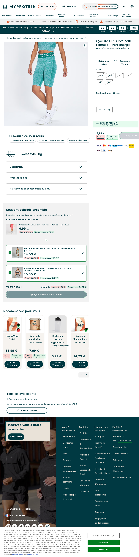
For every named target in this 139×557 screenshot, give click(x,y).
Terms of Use (32, 555)
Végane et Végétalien (85, 483)
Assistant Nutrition (108, 6)
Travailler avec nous (101, 503)
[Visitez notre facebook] (14, 526)
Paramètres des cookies (18, 509)
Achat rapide (14, 364)
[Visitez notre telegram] (40, 526)
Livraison (67, 488)
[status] (104, 109)
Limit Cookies (103, 542)
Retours (67, 460)
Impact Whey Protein (12, 337)
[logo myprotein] (19, 6)
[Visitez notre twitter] (34, 526)
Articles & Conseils (84, 457)
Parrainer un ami (122, 438)
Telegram (117, 460)
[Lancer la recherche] (85, 6)
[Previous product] (81, 375)
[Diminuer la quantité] (100, 109)
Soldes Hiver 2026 (122, 477)
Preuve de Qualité (100, 445)
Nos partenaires (100, 492)
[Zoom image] (85, 45)
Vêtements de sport (32, 38)
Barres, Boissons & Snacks (85, 469)
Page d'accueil (14, 38)
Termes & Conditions (100, 481)
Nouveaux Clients (93, 16)
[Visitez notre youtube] (27, 526)
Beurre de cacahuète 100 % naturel (35, 339)
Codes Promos (120, 454)
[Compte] (124, 6)
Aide (65, 454)
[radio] (100, 75)
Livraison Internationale (69, 468)
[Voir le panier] (132, 6)
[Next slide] (88, 348)
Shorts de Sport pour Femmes (68, 38)
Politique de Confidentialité (102, 471)
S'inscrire (16, 436)
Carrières (99, 512)
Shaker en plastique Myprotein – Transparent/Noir (57, 341)
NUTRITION (47, 6)
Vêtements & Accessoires (86, 443)
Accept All (103, 549)
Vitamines (49, 16)
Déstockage (112, 16)
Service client (69, 436)
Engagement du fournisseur (102, 520)
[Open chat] (47, 526)
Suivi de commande (68, 479)
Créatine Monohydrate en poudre (80, 339)
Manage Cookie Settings (103, 535)
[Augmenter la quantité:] (109, 109)
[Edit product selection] (82, 253)
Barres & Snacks (62, 16)
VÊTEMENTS (69, 6)
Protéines (20, 16)
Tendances (7, 16)
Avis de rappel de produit (69, 497)
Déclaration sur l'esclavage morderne (102, 458)
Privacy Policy (17, 555)
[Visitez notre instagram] (8, 526)
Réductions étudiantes (118, 468)
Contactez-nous (68, 445)
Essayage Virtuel (125, 62)
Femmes (48, 38)
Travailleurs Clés (120, 447)
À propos (99, 436)
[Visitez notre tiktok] (21, 526)
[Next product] (86, 375)
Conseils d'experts (126, 16)
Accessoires (79, 16)
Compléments (35, 16)
